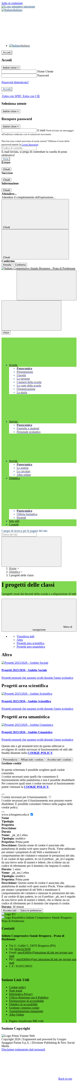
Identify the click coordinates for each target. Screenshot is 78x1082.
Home (12, 568)
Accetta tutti (59, 759)
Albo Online (16, 1014)
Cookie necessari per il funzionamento (25, 797)
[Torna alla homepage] (39, 268)
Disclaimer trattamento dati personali (23, 1049)
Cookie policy (17, 987)
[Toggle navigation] (31, 315)
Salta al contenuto (12, 3)
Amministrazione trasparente (26, 1011)
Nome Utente (45, 71)
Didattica (14, 571)
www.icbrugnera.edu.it (16, 814)
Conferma (20, 264)
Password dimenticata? (15, 82)
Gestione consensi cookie (24, 1007)
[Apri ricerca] (46, 285)
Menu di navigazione (52, 628)
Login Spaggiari (30, 144)
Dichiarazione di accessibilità (26, 1000)
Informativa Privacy (21, 994)
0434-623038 (22, 949)
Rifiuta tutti (32, 759)
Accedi (7, 52)
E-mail (41, 130)
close (6, 332)
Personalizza (10, 759)
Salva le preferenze (30, 910)
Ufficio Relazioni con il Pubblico (28, 997)
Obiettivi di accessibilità (23, 1004)
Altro (20, 639)
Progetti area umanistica (31, 646)
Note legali (15, 990)
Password (43, 75)
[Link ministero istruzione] (18, 6)
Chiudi (6, 169)
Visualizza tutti (25, 636)
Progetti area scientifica (30, 643)
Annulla (7, 264)
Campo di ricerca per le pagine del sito (24, 530)
